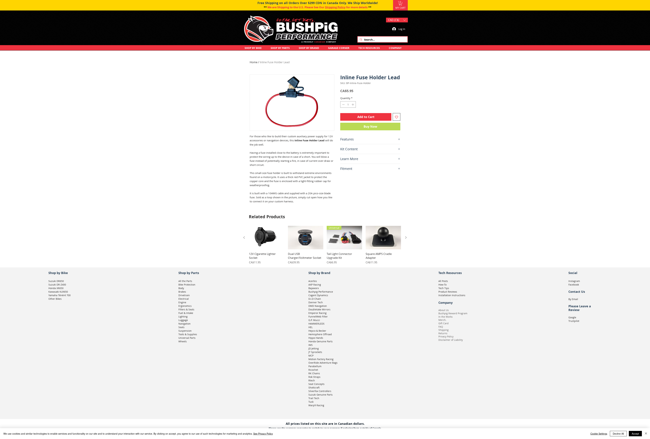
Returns (442, 333)
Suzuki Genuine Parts (320, 394)
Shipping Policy (335, 7)
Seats (181, 327)
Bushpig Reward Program (452, 313)
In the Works (445, 316)
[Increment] (353, 104)
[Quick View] (267, 238)
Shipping (443, 329)
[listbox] (397, 20)
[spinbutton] (348, 104)
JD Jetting (313, 348)
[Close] (646, 433)
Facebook (573, 284)
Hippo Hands (315, 337)
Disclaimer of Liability (450, 339)
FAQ (440, 326)
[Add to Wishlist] (396, 117)
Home (253, 62)
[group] (325, 245)
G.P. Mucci (314, 320)
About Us (443, 310)
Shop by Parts (188, 273)
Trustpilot (573, 321)
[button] (400, 3)
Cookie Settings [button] (598, 433)
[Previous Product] (244, 237)
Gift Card (443, 323)
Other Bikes (55, 298)
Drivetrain (184, 295)
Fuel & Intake (185, 313)
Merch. (442, 320)
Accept (635, 433)
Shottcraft (314, 387)
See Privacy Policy (263, 433)
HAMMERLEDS (316, 323)
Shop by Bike (58, 273)
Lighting (183, 316)
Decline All (618, 433)
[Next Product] (406, 237)
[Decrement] (343, 104)
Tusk (310, 401)
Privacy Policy (445, 336)
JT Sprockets (315, 352)
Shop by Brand (319, 273)
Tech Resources (450, 273)
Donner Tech (315, 302)
